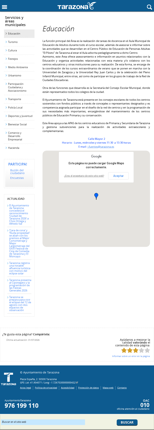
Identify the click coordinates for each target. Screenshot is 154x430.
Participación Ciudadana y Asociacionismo (17, 87)
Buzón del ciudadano (17, 171)
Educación (14, 33)
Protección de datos (88, 387)
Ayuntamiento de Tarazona (77, 5)
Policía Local (15, 107)
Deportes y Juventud (20, 116)
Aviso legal (25, 387)
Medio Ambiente (18, 67)
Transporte (14, 99)
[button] (96, 196)
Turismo (13, 42)
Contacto (122, 387)
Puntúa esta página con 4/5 (141, 350)
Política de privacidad (46, 387)
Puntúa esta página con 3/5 (135, 350)
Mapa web (108, 387)
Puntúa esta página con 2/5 (130, 350)
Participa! (17, 164)
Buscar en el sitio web (14, 421)
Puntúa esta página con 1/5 (124, 350)
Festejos (13, 59)
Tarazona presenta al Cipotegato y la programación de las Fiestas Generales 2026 (20, 285)
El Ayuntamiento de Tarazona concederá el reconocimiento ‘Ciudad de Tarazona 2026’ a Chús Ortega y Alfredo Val (19, 214)
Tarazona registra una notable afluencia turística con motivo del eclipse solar (19, 268)
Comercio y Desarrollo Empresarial (15, 136)
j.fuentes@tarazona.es (101, 146)
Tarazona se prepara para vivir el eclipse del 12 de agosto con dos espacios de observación (20, 303)
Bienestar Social (17, 124)
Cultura (12, 50)
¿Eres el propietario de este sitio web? (84, 175)
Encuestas (17, 178)
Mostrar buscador (149, 7)
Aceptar (118, 175)
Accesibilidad (67, 387)
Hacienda (13, 148)
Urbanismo (14, 75)
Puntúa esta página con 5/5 (147, 350)
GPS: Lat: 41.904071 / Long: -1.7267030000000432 (48, 382)
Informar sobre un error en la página (131, 356)
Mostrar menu (4, 7)
